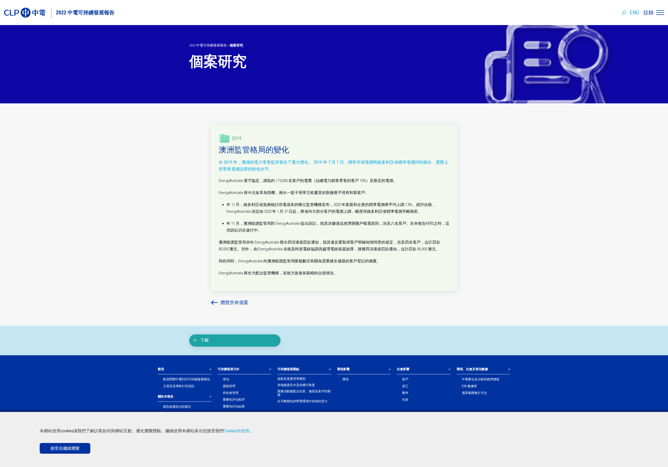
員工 (405, 386)
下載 (204, 340)
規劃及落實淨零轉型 (291, 379)
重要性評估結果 (234, 406)
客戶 (405, 379)
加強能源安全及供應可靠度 (296, 385)
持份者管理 (230, 393)
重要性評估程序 (234, 399)
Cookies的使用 (236, 430)
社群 (405, 399)
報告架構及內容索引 (177, 407)
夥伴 (405, 393)
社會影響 (403, 369)
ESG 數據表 (469, 386)
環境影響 (343, 369)
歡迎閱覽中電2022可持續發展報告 (186, 379)
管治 (226, 379)
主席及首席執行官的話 (178, 386)
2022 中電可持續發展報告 (208, 45)
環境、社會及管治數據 (472, 369)
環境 (345, 379)
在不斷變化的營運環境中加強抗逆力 (302, 401)
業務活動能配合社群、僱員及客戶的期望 (304, 393)
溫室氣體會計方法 (474, 393)
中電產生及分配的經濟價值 (480, 379)
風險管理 (229, 386)
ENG (634, 12)
